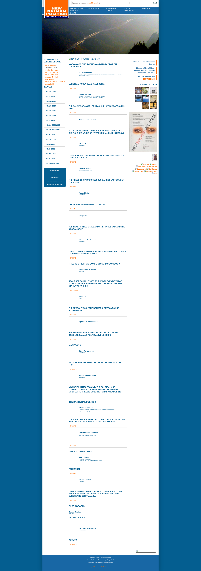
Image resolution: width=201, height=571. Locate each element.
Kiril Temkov (49, 79)
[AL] (74, 208)
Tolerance (74, 469)
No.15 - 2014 (51, 106)
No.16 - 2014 (51, 101)
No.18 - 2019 (51, 92)
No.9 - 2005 (50, 135)
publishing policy (94, 3)
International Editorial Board (76, 9)
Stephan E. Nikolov (52, 77)
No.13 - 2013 (51, 115)
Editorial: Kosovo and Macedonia (87, 84)
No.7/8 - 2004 (51, 139)
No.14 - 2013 (51, 111)
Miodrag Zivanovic (52, 72)
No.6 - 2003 (50, 144)
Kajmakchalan (77, 518)
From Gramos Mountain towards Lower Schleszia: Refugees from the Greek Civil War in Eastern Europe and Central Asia (96, 493)
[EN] (71, 88)
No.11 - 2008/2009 (53, 125)
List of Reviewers (129, 9)
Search (155, 3)
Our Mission (94, 8)
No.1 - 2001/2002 (52, 163)
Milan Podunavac (51, 75)
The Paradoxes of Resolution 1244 (87, 205)
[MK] (74, 88)
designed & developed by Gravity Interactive (100, 567)
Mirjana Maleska (51, 65)
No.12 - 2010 (51, 120)
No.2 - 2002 (50, 158)
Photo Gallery (148, 85)
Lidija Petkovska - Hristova (55, 82)
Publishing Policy (111, 9)
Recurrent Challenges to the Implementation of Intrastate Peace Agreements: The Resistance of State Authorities (95, 283)
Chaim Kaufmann (51, 70)
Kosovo (73, 540)
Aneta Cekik (49, 84)
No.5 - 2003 (50, 149)
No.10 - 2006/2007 (53, 130)
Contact (146, 8)
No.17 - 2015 (51, 96)
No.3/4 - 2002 (51, 154)
